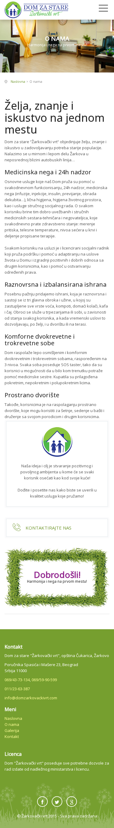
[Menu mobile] (103, 9)
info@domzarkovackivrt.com (31, 698)
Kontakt (12, 736)
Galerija (12, 730)
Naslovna (18, 81)
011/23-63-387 (17, 688)
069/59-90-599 (44, 679)
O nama (12, 724)
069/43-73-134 (17, 679)
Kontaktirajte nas (48, 528)
